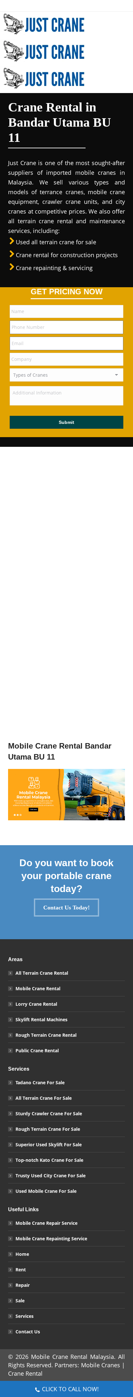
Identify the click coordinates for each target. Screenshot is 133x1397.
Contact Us (27, 1332)
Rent (20, 1269)
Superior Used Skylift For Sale (48, 1144)
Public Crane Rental (37, 1050)
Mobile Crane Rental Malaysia (72, 1356)
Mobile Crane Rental (37, 988)
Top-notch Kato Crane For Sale (49, 1160)
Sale (20, 1300)
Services (24, 1316)
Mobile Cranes (100, 1365)
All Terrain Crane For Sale (43, 1098)
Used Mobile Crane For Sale (46, 1191)
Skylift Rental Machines (41, 1019)
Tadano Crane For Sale (40, 1082)
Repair (22, 1285)
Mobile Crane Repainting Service (51, 1238)
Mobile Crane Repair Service (46, 1223)
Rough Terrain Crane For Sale (47, 1129)
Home (22, 1254)
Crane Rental (25, 1373)
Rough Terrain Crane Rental (46, 1035)
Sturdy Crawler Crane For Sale (48, 1113)
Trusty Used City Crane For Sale (50, 1175)
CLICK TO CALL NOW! (70, 1389)
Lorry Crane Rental (36, 1004)
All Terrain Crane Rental (41, 973)
